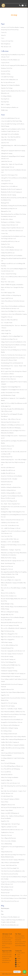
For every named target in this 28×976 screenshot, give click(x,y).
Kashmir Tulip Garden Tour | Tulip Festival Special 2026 (13, 463)
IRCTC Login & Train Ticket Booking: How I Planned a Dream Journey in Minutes (13, 372)
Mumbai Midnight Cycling (7, 604)
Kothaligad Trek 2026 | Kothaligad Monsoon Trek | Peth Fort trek (14, 516)
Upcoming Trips (5, 101)
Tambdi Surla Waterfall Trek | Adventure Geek (12, 829)
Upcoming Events (5, 99)
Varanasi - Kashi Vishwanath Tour (9, 865)
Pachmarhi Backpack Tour (7, 648)
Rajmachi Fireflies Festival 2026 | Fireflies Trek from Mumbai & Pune (13, 699)
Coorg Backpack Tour (5, 958)
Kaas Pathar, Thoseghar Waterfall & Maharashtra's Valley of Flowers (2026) (12, 410)
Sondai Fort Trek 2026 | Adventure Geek (10, 783)
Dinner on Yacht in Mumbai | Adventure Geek (11, 250)
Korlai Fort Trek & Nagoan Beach (9, 501)
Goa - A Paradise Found (6, 322)
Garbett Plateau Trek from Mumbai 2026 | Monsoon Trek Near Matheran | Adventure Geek (13, 307)
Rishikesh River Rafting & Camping (9, 728)
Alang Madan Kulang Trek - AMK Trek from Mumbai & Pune (14, 146)
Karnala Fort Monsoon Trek (7, 446)
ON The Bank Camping (6, 642)
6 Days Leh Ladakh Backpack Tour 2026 (10, 118)
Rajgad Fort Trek (5, 695)
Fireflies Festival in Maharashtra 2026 (9, 925)
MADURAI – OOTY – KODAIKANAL (10, 542)
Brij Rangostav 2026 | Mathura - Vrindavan (10, 222)
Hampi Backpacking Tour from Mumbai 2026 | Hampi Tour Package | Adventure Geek (13, 346)
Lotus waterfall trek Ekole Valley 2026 (10, 539)
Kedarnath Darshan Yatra (7, 481)
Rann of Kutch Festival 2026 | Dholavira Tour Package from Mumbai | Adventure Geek (13, 715)
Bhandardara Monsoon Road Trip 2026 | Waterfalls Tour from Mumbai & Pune (14, 199)
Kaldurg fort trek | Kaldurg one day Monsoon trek (12, 425)
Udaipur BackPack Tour (6, 851)
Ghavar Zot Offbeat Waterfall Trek (9, 320)
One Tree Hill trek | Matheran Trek (9, 645)
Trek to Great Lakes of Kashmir (8, 841)
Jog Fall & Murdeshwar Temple (8, 395)
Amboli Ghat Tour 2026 (6, 161)
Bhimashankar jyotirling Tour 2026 (9, 208)
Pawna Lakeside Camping (7, 656)
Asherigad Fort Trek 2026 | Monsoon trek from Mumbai (14, 178)
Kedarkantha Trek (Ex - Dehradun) (9, 479)
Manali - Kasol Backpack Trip (8, 563)
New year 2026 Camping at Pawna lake (10, 625)
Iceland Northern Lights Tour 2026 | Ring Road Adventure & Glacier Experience (12, 378)
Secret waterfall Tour (6, 771)
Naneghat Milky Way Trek (7, 614)
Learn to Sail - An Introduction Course (10, 525)
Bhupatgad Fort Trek (6, 211)
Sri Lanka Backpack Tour (7, 796)
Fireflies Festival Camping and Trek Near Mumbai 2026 (14, 65)
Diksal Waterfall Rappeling (7, 247)
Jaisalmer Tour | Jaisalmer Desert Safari (10, 392)
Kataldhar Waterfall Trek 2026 (8, 470)
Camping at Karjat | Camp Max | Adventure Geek (12, 227)
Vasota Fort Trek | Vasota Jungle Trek (10, 868)
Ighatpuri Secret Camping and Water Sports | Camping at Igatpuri (14, 383)
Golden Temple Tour (6, 330)
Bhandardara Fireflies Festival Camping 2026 (11, 189)
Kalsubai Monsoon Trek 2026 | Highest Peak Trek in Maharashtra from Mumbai (13, 432)
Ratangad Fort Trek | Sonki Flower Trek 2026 (11, 722)
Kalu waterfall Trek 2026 (6, 947)
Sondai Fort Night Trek (6, 780)
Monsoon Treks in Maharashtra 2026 (9, 79)
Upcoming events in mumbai (6, 956)
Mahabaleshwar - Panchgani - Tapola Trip (11, 550)
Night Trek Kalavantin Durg (7, 631)
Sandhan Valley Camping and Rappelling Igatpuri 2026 (13, 739)
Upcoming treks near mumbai (7, 941)
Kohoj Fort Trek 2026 (6, 484)
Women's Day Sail (5, 892)
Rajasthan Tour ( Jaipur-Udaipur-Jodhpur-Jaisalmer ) (13, 692)
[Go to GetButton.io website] (24, 974)
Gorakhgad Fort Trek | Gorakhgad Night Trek (12, 336)
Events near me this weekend (6, 954)
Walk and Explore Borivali (7, 887)
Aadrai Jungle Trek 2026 (6, 935)
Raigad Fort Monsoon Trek (7, 689)
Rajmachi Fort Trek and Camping (9, 703)
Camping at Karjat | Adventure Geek (9, 225)
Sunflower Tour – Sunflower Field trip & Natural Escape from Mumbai (12, 817)
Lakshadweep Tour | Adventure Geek (9, 522)
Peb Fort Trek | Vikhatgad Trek (8, 662)
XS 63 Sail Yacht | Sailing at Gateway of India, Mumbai (13, 898)
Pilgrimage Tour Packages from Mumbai (10, 85)
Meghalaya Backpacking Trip (8, 577)
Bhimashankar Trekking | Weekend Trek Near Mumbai (14, 205)
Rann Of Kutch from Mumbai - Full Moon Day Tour (13, 711)
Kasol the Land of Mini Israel (8, 467)
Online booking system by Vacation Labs (9, 973)
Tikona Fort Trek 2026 (6, 835)
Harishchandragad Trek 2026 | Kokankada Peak (12, 363)
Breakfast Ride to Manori (7, 219)
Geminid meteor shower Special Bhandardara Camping (14, 314)
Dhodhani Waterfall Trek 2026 (20, 943)
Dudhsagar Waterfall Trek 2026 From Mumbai (11, 255)
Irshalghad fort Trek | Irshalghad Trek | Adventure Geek (14, 389)
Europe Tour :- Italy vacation (7, 281)
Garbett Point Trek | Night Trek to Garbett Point (13, 311)
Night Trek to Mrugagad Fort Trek (9, 634)
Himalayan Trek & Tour (6, 68)
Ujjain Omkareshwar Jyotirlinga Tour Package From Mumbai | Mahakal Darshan (13, 856)
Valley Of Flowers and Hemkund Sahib (10, 862)
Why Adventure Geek (6, 46)
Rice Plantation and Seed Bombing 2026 (10, 725)
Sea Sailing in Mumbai (6, 96)
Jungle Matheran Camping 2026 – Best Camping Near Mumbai (13, 399)
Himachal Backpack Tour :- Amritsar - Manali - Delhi (13, 365)
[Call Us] (20, 5)
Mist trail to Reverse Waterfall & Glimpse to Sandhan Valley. (13, 589)
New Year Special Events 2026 (8, 82)
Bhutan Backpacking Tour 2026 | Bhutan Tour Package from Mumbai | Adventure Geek (13, 215)
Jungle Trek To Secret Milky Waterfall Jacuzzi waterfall (14, 403)
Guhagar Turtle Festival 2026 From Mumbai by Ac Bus (13, 342)
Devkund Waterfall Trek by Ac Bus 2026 (10, 241)
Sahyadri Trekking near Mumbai (20, 945)
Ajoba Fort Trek (5, 142)
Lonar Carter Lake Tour (6, 536)
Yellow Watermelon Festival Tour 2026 (10, 901)
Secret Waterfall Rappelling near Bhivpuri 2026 (12, 766)
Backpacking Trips (18, 939)
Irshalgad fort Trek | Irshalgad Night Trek (10, 387)
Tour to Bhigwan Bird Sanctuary (8, 838)
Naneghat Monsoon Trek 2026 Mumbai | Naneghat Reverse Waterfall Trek (12, 618)
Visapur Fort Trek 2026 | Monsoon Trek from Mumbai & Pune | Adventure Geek (13, 883)
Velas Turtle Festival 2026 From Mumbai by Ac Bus (13, 871)
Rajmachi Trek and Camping (7, 706)
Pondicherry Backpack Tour (7, 668)
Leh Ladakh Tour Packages (7, 76)
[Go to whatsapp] (24, 972)
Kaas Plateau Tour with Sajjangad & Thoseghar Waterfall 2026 (11, 415)
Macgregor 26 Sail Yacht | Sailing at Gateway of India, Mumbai (13, 546)
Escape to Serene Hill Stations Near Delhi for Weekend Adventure (14, 278)
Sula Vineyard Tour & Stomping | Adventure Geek (12, 807)
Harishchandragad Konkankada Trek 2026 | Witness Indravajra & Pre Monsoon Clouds (13, 359)
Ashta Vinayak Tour (5, 180)
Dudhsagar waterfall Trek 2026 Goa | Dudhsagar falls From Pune (13, 265)
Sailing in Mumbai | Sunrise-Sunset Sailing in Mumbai (13, 736)
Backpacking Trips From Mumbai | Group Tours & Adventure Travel (13, 56)
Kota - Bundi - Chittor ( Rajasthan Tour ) (10, 504)
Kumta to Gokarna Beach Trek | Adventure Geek (12, 519)
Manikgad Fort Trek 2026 (7, 569)
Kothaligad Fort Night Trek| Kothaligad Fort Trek (13, 511)
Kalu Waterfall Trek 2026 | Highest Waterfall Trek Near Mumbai (14, 442)
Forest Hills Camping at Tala (8, 292)
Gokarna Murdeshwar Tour (6, 960)
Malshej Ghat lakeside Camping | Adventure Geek (12, 560)
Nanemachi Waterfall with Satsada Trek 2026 (11, 622)
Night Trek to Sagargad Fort (7, 639)
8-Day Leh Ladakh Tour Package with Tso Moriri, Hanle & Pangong (12, 125)
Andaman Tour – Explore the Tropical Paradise (12, 164)
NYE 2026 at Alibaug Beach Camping (9, 611)
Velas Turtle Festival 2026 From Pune (9, 874)
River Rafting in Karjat (6, 731)
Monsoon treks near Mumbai (19, 935)
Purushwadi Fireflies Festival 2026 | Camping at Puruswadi (12, 685)
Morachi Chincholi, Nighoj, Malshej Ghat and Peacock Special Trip (13, 600)
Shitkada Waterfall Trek (6, 774)
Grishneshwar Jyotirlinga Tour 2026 (9, 339)
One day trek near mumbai (6, 939)
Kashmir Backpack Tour (6, 456)
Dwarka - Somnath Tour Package (8, 273)
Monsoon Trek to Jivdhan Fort (8, 593)
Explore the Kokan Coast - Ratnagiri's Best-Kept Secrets (12, 288)
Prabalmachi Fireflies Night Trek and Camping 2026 (13, 673)
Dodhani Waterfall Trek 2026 (7, 252)
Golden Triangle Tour (6, 333)
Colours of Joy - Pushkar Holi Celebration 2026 (12, 230)
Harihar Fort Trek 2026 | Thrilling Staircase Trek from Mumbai (13, 351)
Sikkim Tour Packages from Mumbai (9, 777)
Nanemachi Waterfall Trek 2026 (7, 937)
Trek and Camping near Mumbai (20, 941)
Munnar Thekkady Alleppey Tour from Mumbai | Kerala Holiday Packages (14, 608)
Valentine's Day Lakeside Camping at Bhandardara (12, 859)
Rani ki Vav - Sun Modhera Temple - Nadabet (11, 708)
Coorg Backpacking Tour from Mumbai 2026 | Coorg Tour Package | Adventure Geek (13, 237)
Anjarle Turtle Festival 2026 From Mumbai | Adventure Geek (13, 171)
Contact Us (3, 32)
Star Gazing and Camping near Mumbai (10, 799)
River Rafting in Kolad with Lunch (9, 733)
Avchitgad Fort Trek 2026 (7, 183)
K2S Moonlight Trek (5, 406)
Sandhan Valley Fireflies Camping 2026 (10, 742)
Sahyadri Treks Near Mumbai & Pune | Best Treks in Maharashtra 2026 (13, 92)
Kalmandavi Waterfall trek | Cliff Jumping (10, 427)
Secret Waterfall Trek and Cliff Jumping (10, 769)
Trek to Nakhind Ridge (6, 843)
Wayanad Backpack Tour (7, 890)
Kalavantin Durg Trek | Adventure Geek (10, 422)
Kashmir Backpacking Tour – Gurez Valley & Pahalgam (13, 459)
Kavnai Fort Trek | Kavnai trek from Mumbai (11, 476)
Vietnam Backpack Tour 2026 (20, 937)
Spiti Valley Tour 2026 (5, 962)
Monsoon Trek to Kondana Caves (9, 596)
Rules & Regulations (5, 43)
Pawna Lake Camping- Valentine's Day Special (12, 653)
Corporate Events (5, 62)
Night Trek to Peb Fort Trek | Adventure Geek (12, 636)
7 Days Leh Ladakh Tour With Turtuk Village (11, 121)
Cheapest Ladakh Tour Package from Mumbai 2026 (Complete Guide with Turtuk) (13, 921)
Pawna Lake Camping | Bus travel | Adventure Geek (13, 651)
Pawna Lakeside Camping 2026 (8, 659)
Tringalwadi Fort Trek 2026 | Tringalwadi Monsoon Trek (13, 848)
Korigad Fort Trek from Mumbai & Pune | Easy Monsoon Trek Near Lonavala (12, 497)
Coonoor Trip (4, 233)
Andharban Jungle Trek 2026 (7, 167)
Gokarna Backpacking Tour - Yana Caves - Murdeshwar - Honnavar (14, 326)
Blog (2, 911)
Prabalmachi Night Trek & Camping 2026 (10, 676)
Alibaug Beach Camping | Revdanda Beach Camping (13, 150)
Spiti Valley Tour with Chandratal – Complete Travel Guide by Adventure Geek (13, 792)
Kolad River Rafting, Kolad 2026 (8, 490)
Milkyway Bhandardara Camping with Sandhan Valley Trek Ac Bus (13, 584)
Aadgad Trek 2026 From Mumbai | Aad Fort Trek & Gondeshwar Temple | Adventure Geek (13, 130)
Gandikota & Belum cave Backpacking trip (11, 295)
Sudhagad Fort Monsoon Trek (8, 804)
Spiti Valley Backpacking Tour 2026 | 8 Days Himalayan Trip (14, 787)
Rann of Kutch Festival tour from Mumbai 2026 (12, 719)
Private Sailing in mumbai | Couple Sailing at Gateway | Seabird (14, 680)
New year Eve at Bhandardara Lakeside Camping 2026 (13, 628)
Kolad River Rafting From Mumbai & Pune (11, 487)
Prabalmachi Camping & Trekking (9, 670)
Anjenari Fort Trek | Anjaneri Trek (9, 175)
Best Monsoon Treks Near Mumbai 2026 (10, 59)
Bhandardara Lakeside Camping (8, 195)
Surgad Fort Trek (5, 821)
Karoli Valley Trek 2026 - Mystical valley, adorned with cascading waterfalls (13, 453)
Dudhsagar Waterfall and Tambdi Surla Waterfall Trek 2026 (13, 259)
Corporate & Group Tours (7, 41)
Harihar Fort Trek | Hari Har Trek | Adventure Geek (13, 355)
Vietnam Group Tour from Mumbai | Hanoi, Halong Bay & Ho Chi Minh (14, 878)
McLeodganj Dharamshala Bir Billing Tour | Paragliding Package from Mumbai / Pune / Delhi (13, 573)
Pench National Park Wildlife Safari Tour (10, 665)
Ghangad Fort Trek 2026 (6, 317)
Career (2, 38)
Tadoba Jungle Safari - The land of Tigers (10, 824)
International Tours (5, 71)
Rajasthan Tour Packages (7, 88)
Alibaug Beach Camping (6, 153)
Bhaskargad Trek (5, 203)
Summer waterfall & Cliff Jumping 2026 (10, 813)
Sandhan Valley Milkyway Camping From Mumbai (12, 745)
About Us (3, 35)
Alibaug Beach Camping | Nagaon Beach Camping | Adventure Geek (13, 157)
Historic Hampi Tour (6, 368)
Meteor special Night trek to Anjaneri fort (11, 580)
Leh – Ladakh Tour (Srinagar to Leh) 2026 (10, 528)
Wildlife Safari (4, 110)
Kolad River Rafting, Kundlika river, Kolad (11, 493)
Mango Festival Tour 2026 (7, 566)
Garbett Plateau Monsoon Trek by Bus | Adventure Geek (12, 302)
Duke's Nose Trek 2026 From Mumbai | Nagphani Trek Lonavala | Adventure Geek (13, 270)
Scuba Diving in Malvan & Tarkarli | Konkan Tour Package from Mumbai (12, 754)
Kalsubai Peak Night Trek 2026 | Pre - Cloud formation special (13, 437)
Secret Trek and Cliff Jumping (8, 763)
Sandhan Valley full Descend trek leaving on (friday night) (13, 749)
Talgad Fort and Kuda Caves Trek (9, 826)
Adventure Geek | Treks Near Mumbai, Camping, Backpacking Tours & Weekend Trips (12, 28)
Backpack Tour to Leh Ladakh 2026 (9, 186)
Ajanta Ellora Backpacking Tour (8, 139)
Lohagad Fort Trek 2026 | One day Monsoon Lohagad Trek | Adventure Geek (13, 532)
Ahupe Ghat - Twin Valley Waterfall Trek (10, 137)
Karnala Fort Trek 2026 (6, 448)
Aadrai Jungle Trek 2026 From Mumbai (10, 134)
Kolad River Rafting (5, 74)
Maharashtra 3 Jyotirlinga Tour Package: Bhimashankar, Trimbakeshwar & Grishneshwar (14, 554)
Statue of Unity (4, 802)
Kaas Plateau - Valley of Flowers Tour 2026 (11, 419)
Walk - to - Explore (5, 104)
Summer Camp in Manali (7, 810)
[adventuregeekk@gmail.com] (23, 5)
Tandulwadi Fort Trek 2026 (7, 832)
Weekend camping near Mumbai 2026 (9, 107)
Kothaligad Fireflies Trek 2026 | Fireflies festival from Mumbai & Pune (13, 508)
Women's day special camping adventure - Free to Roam (14, 895)
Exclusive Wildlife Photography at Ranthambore (12, 284)
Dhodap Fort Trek (5, 244)
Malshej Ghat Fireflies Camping (8, 557)
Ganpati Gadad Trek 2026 (7, 298)
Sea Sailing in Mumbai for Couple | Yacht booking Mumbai (12, 759)
